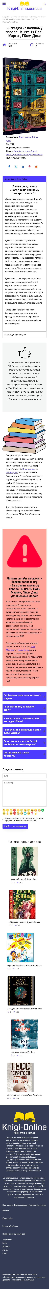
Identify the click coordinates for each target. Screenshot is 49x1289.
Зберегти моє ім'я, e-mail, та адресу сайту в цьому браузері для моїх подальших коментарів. (24, 819)
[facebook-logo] (9, 167)
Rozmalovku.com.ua (37, 1205)
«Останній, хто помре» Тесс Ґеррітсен (24, 1095)
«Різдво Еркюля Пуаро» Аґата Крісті (25, 1009)
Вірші (5, 1243)
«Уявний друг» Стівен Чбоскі (24, 879)
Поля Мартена (28, 469)
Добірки (6, 1246)
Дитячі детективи (38, 17)
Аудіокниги (7, 1239)
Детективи (17, 154)
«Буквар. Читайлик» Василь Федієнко (24, 965)
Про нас (6, 1210)
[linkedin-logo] (23, 167)
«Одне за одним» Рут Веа (23, 1052)
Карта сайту (8, 1218)
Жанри (5, 1250)
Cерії (5, 1253)
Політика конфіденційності (14, 1234)
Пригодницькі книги (32, 154)
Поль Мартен (25, 137)
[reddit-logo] (36, 167)
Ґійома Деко (12, 472)
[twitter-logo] (16, 167)
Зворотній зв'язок (10, 1226)
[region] (24, 256)
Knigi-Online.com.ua (10, 17)
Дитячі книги (24, 17)
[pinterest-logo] (30, 167)
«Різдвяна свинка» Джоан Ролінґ (24, 922)
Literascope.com (21, 1205)
